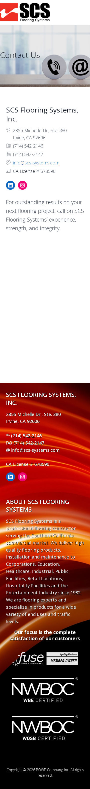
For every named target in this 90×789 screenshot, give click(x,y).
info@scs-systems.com (36, 163)
